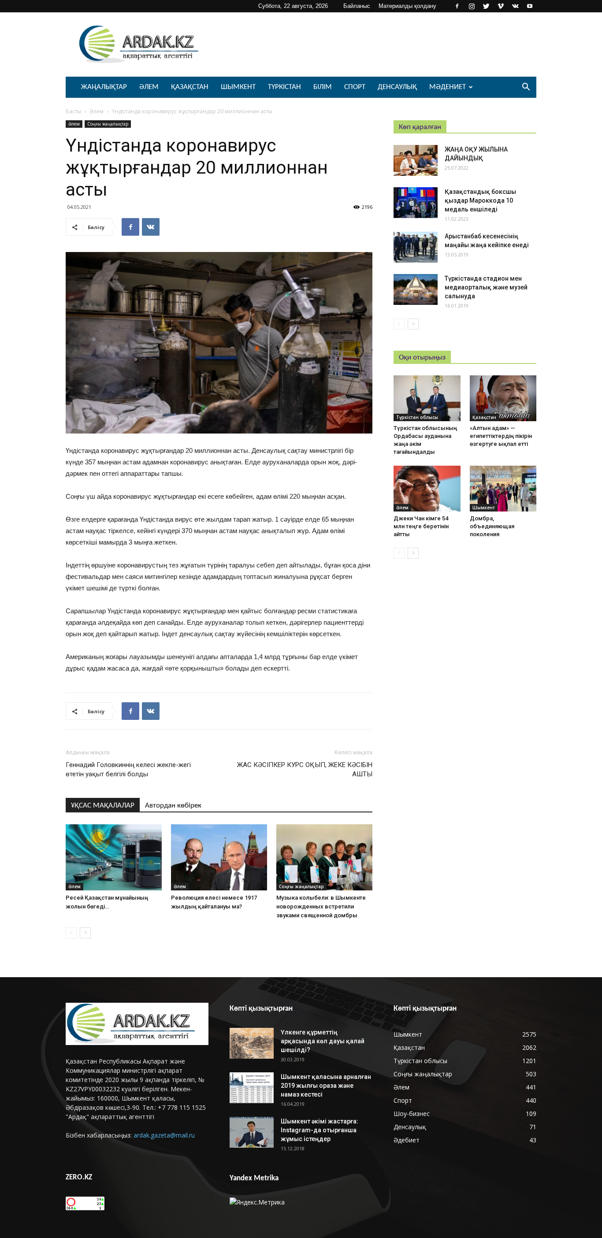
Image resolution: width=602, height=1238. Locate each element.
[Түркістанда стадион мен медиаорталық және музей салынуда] (416, 289)
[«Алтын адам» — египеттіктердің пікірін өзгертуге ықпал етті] (503, 398)
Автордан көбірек (173, 805)
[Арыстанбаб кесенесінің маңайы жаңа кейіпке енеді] (416, 247)
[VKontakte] (515, 6)
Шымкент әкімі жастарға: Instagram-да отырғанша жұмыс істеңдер (319, 1130)
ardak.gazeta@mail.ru (164, 1135)
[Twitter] (486, 6)
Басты (73, 111)
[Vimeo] (500, 6)
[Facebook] (457, 6)
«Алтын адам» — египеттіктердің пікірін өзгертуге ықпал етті (501, 436)
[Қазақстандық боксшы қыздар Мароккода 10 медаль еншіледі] (416, 202)
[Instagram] (471, 6)
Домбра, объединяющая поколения (492, 526)
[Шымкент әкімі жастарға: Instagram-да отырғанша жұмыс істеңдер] (252, 1132)
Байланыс (356, 6)
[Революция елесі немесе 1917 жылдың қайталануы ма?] (219, 857)
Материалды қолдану (407, 6)
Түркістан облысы (417, 417)
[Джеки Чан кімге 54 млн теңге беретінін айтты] (427, 489)
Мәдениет (447, 87)
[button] (525, 88)
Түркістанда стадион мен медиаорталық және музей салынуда (486, 287)
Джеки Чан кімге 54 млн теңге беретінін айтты (421, 526)
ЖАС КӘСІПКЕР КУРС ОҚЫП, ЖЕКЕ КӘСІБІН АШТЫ (304, 769)
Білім (322, 87)
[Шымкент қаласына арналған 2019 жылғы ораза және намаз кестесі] (252, 1087)
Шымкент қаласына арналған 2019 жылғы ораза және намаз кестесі (326, 1085)
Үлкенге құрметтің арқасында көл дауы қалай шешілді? (322, 1041)
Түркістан (284, 87)
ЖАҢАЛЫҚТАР (104, 87)
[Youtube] (529, 6)
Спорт (354, 87)
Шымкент (238, 87)
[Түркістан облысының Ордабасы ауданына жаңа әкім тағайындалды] (427, 398)
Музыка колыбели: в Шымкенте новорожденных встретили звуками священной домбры (321, 906)
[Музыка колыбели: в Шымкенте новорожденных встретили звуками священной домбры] (324, 857)
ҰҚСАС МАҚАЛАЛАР (102, 805)
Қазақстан (189, 87)
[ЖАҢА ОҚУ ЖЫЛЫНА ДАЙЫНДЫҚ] (416, 160)
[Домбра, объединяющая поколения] (503, 489)
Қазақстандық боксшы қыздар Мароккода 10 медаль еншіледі (480, 200)
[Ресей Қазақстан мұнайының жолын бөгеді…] (114, 857)
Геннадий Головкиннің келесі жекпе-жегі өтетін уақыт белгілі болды (128, 769)
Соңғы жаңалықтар (107, 124)
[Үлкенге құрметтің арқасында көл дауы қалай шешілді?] (252, 1043)
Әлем (149, 87)
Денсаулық (397, 87)
